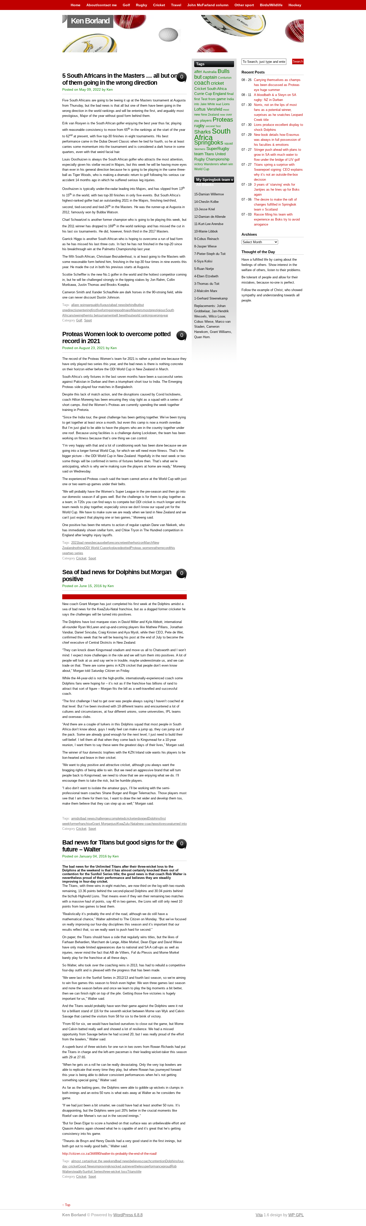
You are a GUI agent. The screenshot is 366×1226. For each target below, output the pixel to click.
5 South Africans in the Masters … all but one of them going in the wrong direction (121, 79)
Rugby (141, 5)
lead (218, 104)
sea (169, 824)
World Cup (201, 169)
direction (73, 310)
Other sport (244, 5)
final (230, 94)
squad (228, 143)
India (230, 99)
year (165, 315)
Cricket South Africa (210, 88)
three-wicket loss (115, 1171)
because (98, 542)
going (112, 310)
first (94, 310)
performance (154, 1166)
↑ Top (66, 1205)
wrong (157, 315)
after (198, 71)
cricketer (131, 818)
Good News (86, 1166)
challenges (102, 818)
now (222, 114)
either (129, 542)
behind (130, 305)
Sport (88, 320)
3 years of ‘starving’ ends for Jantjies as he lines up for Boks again (277, 189)
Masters (137, 310)
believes (136, 1161)
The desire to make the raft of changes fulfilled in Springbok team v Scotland (275, 204)
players (206, 120)
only (109, 548)
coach (146, 1161)
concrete (119, 542)
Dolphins (154, 818)
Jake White (207, 104)
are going (81, 305)
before (108, 542)
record (165, 548)
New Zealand (210, 114)
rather (157, 548)
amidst (76, 818)
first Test (200, 99)
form (105, 310)
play (196, 120)
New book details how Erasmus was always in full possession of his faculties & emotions (277, 140)
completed (117, 818)
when (223, 164)
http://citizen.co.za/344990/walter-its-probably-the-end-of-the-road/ (109, 1153)
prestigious (158, 310)
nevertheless (135, 1166)
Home (75, 5)
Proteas (223, 119)
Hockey (295, 5)
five (99, 310)
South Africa (212, 134)
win (230, 164)
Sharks (202, 132)
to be (93, 315)
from (212, 99)
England (219, 93)
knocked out (117, 1166)
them (86, 315)
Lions (226, 104)
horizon (138, 542)
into (196, 104)
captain (210, 77)
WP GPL (296, 1215)
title (138, 1171)
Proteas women (141, 548)
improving (102, 1166)
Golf (126, 5)
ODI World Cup (95, 548)
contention (157, 1161)
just (114, 824)
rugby (199, 125)
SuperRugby (217, 148)
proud (167, 1166)
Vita (259, 1215)
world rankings (143, 315)
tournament (105, 315)
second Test (213, 126)
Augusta (106, 305)
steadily (77, 1171)
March (148, 542)
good (119, 310)
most (146, 310)
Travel (176, 5)
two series (75, 553)
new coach (145, 824)
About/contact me (101, 5)
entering (85, 310)
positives (159, 824)
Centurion (225, 77)
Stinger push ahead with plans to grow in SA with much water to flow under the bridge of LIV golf (277, 154)
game (221, 99)
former (74, 824)
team (198, 154)
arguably (94, 305)
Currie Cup (203, 94)
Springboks (208, 142)
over (229, 114)
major (127, 310)
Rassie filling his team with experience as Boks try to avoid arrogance (277, 219)
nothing (79, 548)
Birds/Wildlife (271, 5)
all (72, 305)
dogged (142, 818)
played (116, 548)
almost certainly (82, 1161)
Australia (210, 72)
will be (118, 315)
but (137, 305)
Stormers (199, 149)
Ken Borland (90, 20)
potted (125, 548)
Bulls (224, 71)
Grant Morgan (102, 824)
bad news (118, 305)
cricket (217, 83)
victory (198, 164)
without (127, 315)
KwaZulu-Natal (127, 824)
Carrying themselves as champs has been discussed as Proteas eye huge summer (277, 85)
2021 (74, 542)
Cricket (159, 5)
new (197, 114)
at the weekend (105, 1161)
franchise (85, 824)
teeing (78, 315)
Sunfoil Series (93, 1171)
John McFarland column (208, 5)
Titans (131, 1171)
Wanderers (211, 164)
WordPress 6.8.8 (128, 1215)
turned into (179, 824)
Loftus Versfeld (208, 109)
